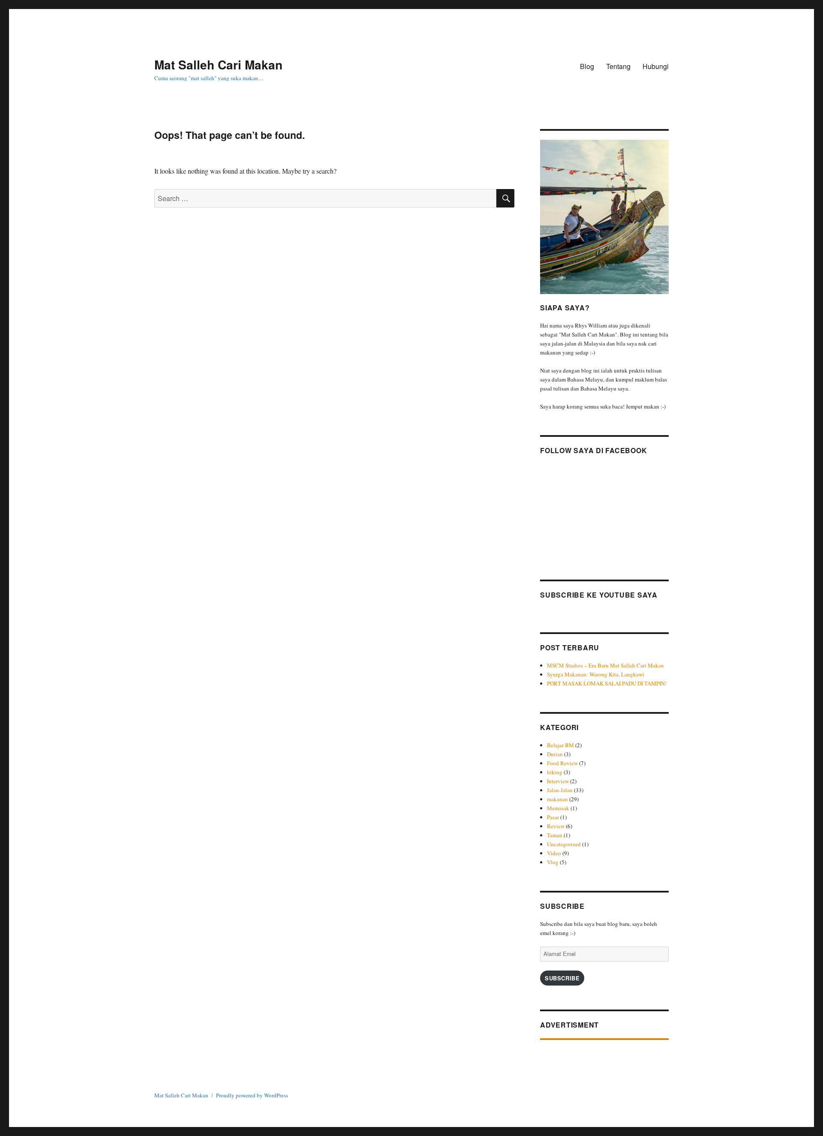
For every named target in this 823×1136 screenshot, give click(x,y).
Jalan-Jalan (560, 790)
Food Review (562, 763)
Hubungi (656, 66)
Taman (554, 835)
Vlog (553, 862)
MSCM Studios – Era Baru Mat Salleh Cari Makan (606, 665)
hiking (554, 772)
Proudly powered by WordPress (252, 1095)
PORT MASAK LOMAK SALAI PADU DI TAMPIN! (607, 683)
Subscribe (562, 978)
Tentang (618, 66)
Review (556, 826)
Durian (555, 754)
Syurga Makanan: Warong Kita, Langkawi (595, 674)
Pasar (553, 817)
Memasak (558, 808)
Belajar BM (560, 745)
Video (554, 853)
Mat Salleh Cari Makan (218, 64)
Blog (587, 66)
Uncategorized (564, 844)
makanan (557, 799)
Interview (558, 781)
